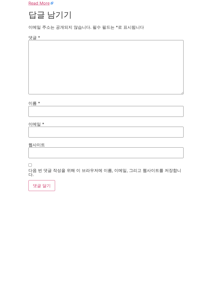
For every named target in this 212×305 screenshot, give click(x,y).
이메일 (36, 124)
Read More (39, 3)
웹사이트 (36, 145)
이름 (34, 103)
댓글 (34, 37)
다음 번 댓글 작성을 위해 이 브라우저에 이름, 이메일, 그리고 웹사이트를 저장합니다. (104, 172)
